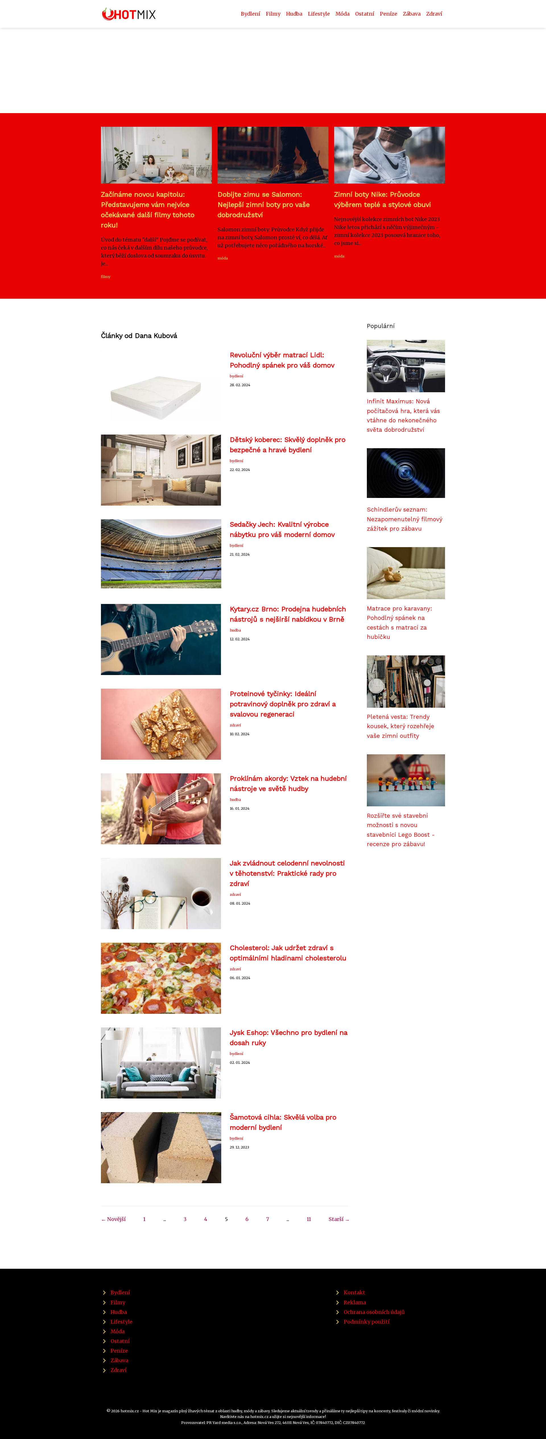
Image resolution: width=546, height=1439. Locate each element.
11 (309, 1219)
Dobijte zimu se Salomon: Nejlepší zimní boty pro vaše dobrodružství (264, 204)
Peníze (388, 14)
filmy (105, 276)
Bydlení (250, 14)
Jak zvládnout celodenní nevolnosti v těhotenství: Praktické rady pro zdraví (287, 873)
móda (223, 258)
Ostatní (364, 14)
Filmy (273, 14)
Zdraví (434, 14)
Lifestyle (319, 14)
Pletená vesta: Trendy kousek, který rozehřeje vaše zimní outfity (400, 726)
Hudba (294, 14)
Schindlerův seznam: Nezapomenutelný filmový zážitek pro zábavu (404, 519)
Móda (342, 14)
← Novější (113, 1219)
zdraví (235, 725)
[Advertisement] (273, 70)
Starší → (339, 1219)
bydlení (236, 376)
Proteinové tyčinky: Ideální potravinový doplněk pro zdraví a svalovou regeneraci (283, 704)
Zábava (412, 14)
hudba (235, 630)
